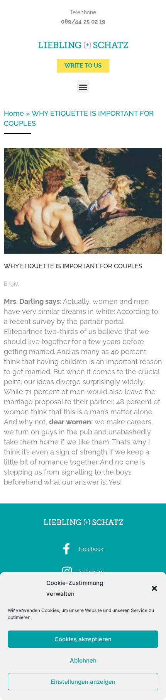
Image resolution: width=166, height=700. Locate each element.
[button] (154, 588)
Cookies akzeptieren (83, 639)
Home (14, 113)
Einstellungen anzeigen (83, 681)
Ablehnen (83, 660)
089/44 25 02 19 (83, 21)
